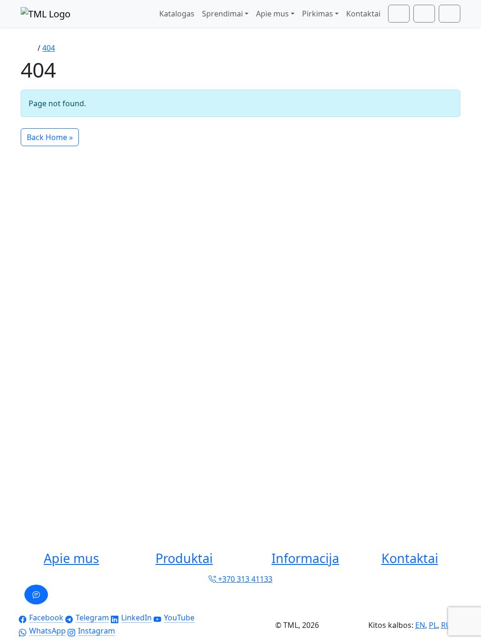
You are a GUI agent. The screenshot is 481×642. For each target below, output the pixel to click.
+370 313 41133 (244, 579)
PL (433, 625)
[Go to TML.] (29, 48)
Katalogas (176, 13)
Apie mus (272, 13)
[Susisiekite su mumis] (36, 594)
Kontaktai (363, 13)
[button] (71, 558)
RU (446, 625)
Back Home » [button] (50, 137)
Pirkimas (317, 13)
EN (420, 625)
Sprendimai (222, 13)
